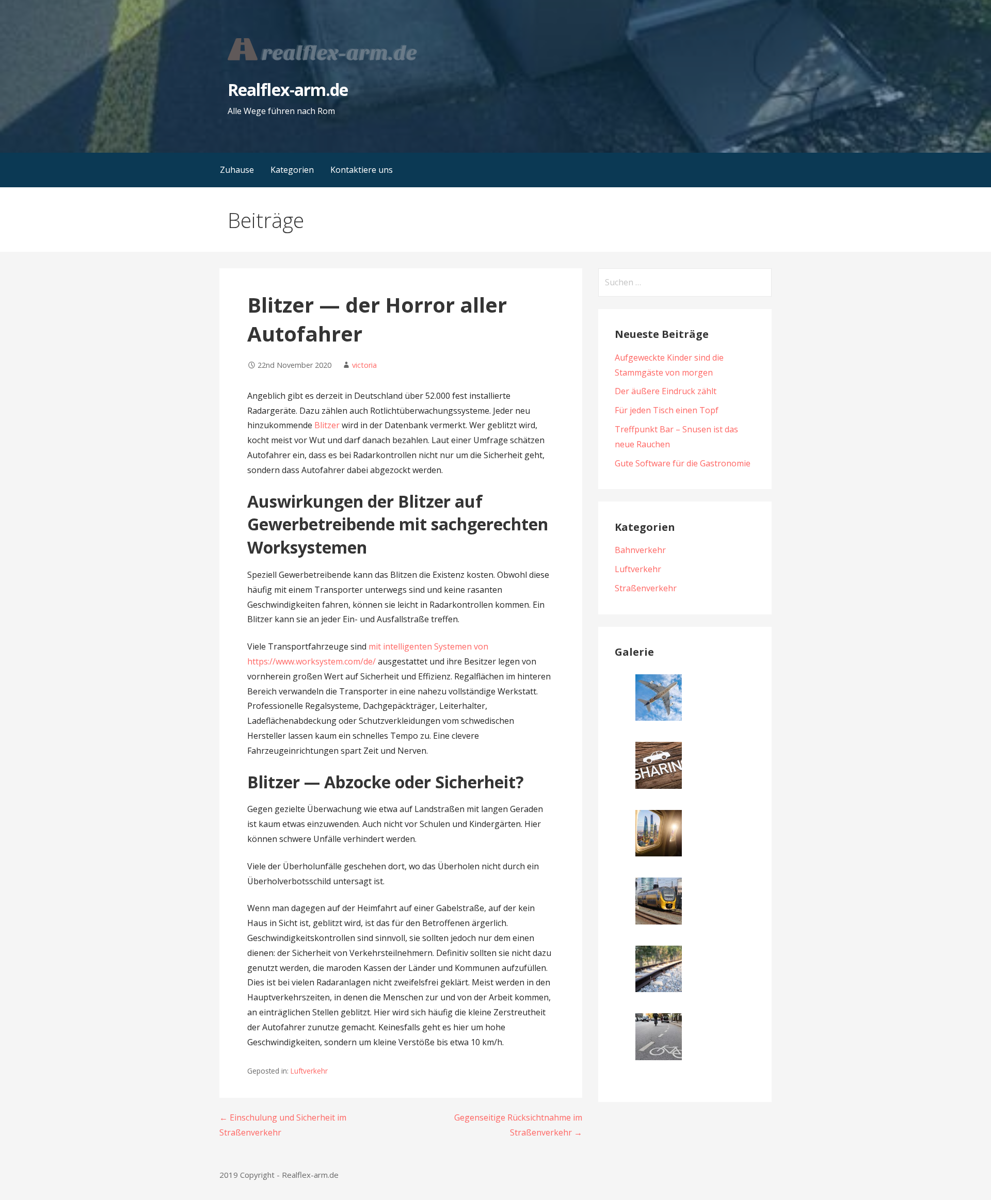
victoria (364, 365)
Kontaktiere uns (361, 169)
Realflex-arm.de (288, 89)
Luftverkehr (309, 1071)
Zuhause (237, 169)
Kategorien (292, 169)
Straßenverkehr (646, 588)
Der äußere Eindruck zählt (665, 391)
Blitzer (327, 425)
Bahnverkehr (640, 550)
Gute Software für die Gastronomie (682, 463)
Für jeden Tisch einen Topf (666, 410)
